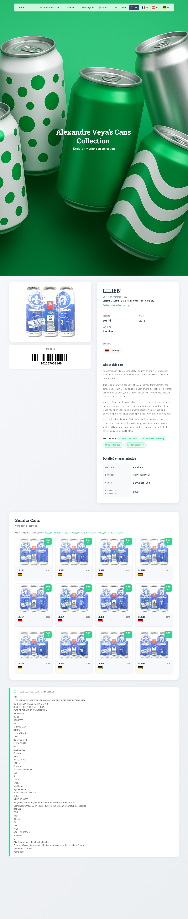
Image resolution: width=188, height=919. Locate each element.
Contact (120, 7)
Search (69, 7)
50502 (46, 533)
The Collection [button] (48, 7)
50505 (53, 533)
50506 (73, 533)
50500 (80, 533)
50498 (93, 533)
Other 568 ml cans (113, 445)
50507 (66, 533)
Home (21, 7)
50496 (121, 533)
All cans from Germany (153, 438)
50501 (60, 533)
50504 (107, 533)
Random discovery (135, 445)
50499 (100, 533)
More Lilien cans (129, 438)
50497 (114, 533)
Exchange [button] (84, 7)
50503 (87, 533)
